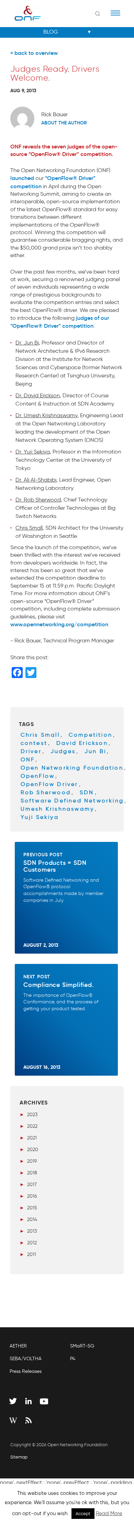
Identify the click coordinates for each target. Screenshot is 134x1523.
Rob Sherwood (46, 792)
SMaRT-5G (82, 1346)
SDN (87, 792)
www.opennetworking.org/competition (59, 624)
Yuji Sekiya (40, 817)
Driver (31, 751)
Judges (63, 751)
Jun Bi (95, 751)
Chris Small (40, 735)
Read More (109, 1513)
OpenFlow (38, 776)
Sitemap (18, 1457)
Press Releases (26, 1371)
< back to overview (34, 52)
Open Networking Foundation (72, 767)
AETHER (18, 1346)
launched (22, 177)
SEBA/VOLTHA (26, 1359)
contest (34, 743)
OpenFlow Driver (49, 784)
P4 (72, 1359)
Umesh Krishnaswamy (57, 809)
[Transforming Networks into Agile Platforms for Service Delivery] (23, 13)
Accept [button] (83, 1513)
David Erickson (82, 743)
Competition (90, 735)
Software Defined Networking (72, 800)
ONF (28, 759)
